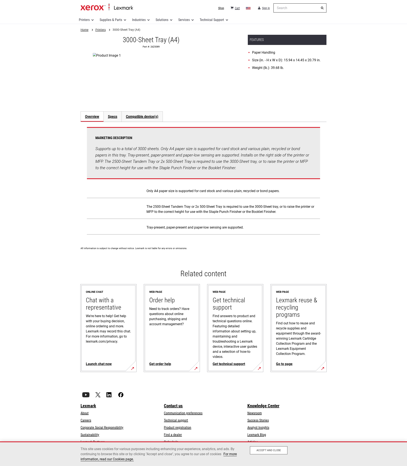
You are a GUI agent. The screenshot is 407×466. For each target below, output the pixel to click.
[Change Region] (248, 8)
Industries (139, 20)
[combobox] (299, 8)
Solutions (162, 20)
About (85, 413)
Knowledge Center (263, 405)
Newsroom (254, 413)
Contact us (173, 405)
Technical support (176, 420)
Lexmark (88, 405)
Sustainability (90, 435)
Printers (84, 20)
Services (184, 20)
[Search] (322, 8)
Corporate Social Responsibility (102, 428)
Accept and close (268, 450)
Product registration (177, 428)
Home (107, 7)
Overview (92, 116)
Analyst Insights (258, 428)
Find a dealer (173, 435)
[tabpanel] (203, 181)
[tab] (92, 116)
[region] (203, 453)
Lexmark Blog (256, 435)
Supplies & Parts (111, 20)
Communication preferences (183, 413)
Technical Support (212, 20)
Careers (86, 420)
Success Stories (258, 420)
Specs (112, 116)
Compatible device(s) (142, 116)
